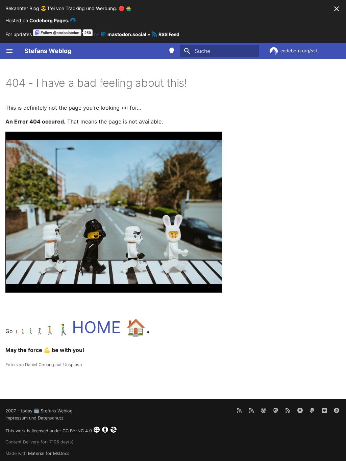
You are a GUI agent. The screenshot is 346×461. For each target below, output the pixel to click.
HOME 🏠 (109, 327)
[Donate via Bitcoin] (336, 410)
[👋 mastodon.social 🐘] (275, 410)
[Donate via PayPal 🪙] (312, 410)
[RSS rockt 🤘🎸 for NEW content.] (239, 410)
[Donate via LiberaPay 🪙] (324, 410)
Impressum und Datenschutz (34, 418)
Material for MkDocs (49, 453)
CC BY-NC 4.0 (77, 430)
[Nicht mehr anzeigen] (336, 9)
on (119, 34)
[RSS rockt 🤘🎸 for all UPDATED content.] (251, 410)
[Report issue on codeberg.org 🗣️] (300, 410)
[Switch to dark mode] (171, 51)
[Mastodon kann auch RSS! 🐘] (287, 410)
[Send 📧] (263, 410)
